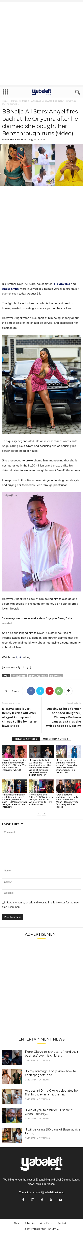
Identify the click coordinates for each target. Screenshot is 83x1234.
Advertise (30, 1222)
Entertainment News (37, 1060)
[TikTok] (42, 1200)
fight (19, 657)
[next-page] (44, 813)
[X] (40, 691)
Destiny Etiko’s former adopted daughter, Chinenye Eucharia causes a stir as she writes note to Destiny (63, 717)
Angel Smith (19, 676)
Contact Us (63, 1222)
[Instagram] (32, 1200)
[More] (68, 691)
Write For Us (46, 1222)
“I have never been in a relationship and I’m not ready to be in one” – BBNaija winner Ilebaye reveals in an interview (14, 800)
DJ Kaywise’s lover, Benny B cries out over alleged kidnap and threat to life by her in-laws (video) (19, 717)
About (17, 1222)
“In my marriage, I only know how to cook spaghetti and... (50, 1073)
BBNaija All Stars (19, 100)
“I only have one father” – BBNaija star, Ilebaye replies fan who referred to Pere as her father (41, 799)
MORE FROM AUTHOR (55, 738)
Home (4, 100)
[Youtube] (60, 1200)
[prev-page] (39, 813)
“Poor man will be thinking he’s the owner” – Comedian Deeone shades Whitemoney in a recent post (67, 766)
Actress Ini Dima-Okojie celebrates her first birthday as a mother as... (52, 1092)
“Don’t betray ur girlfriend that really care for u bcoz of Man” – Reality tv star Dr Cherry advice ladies (67, 800)
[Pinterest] (50, 691)
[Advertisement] (41, 43)
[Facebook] (31, 691)
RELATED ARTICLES (26, 738)
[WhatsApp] (59, 691)
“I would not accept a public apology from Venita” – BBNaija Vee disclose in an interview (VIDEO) (14, 765)
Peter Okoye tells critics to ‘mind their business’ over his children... (51, 1053)
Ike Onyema (55, 676)
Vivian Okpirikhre (15, 139)
